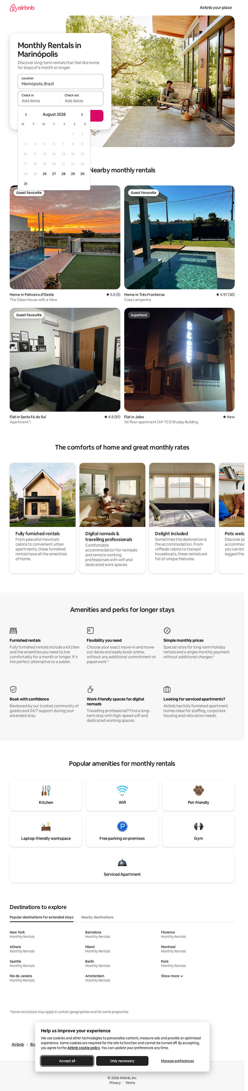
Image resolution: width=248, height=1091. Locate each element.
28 (63, 174)
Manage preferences (177, 1061)
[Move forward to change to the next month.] (81, 114)
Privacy (115, 1083)
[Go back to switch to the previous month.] (26, 114)
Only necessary (122, 1061)
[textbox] (39, 101)
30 (82, 174)
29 (73, 174)
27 (54, 174)
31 (25, 184)
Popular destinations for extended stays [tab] (42, 917)
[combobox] (61, 84)
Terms (130, 1083)
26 (44, 174)
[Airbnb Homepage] (22, 7)
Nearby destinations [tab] (97, 917)
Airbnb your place (216, 7)
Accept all (67, 1061)
